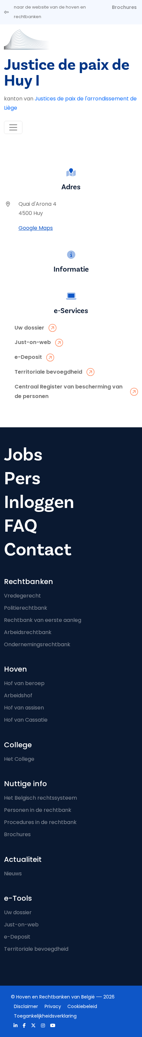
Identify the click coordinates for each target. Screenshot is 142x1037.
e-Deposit (17, 937)
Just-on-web (21, 924)
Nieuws (13, 873)
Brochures (124, 7)
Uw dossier (18, 912)
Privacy (53, 1006)
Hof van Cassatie (26, 720)
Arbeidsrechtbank (28, 632)
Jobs (23, 454)
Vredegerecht (22, 595)
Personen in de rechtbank (37, 810)
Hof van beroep (24, 683)
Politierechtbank (25, 608)
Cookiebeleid (82, 1006)
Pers (22, 478)
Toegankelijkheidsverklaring (45, 1016)
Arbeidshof (18, 695)
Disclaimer (26, 1006)
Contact (37, 549)
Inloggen (39, 502)
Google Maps (35, 228)
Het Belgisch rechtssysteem (40, 798)
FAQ (20, 526)
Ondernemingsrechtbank (37, 644)
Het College (19, 759)
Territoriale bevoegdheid (36, 949)
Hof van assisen (24, 707)
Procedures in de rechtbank (40, 822)
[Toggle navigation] (13, 127)
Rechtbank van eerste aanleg (42, 620)
